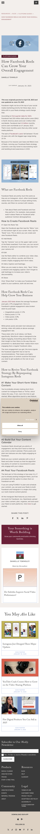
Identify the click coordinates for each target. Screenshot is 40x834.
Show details (30, 419)
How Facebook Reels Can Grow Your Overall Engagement (19, 18)
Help (23, 774)
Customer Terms (27, 793)
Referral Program (8, 796)
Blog (14, 14)
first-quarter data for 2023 (21, 116)
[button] (36, 2)
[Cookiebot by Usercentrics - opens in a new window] (30, 401)
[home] (3, 2)
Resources (5, 14)
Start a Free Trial (8, 780)
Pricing (4, 777)
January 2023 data (8, 302)
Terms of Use (26, 790)
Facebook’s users (16, 134)
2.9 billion (24, 123)
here (29, 504)
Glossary (24, 777)
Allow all (20, 425)
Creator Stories (7, 790)
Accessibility (26, 802)
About (3, 799)
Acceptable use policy (29, 799)
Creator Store (6, 774)
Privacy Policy (26, 796)
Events (4, 793)
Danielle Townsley (20, 561)
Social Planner (7, 771)
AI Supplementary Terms (27, 805)
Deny (20, 431)
